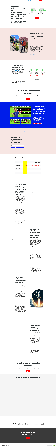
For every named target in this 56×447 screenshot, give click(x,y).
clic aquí (20, 82)
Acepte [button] (54, 445)
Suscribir (41, 0)
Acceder (37, 0)
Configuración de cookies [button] (49, 445)
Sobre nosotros (32, 0)
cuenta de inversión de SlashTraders (18, 70)
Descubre (28, 0)
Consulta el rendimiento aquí (33, 15)
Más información (33, 54)
